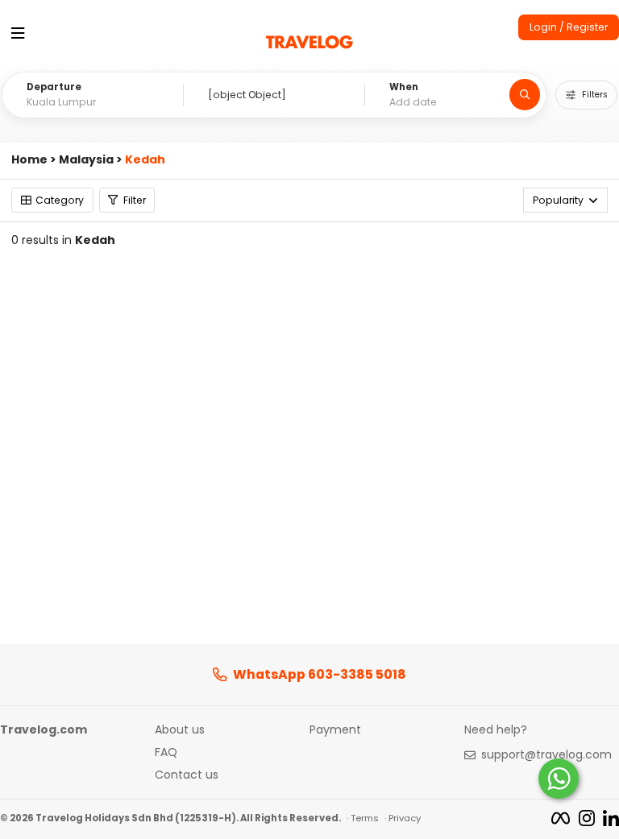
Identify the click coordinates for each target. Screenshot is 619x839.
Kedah (145, 160)
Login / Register (569, 27)
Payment (335, 730)
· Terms (363, 818)
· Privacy (402, 818)
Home (29, 160)
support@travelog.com (546, 755)
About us (180, 730)
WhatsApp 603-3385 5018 (319, 675)
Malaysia (86, 160)
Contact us (186, 775)
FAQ (166, 753)
